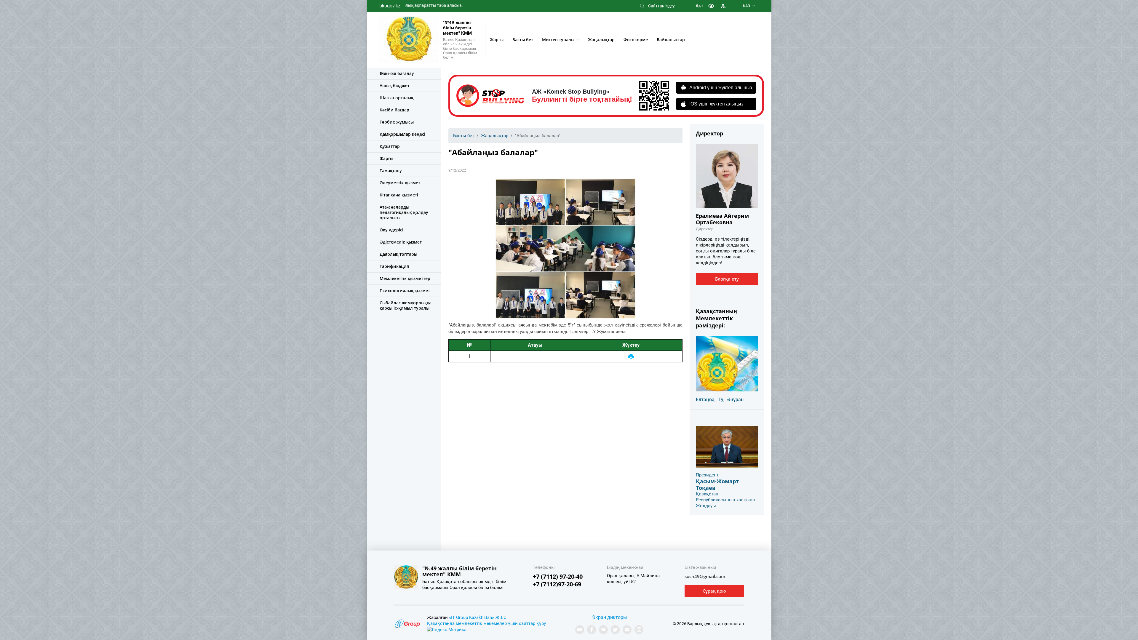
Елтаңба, (706, 399)
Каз (746, 6)
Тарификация (394, 266)
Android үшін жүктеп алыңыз (720, 87)
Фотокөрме (636, 39)
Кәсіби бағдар (394, 110)
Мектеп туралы (558, 39)
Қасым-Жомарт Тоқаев (717, 484)
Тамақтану (391, 170)
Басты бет (522, 39)
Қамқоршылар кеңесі (402, 134)
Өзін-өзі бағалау (397, 73)
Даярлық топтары (398, 254)
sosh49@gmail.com (705, 576)
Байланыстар (671, 39)
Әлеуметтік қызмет (400, 182)
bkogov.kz (389, 6)
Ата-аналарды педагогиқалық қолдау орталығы (404, 212)
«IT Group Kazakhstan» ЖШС (477, 617)
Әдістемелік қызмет (401, 242)
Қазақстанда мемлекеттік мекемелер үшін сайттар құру (486, 623)
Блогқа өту (727, 279)
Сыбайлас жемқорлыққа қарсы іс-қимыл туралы (405, 305)
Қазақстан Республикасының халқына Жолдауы (725, 499)
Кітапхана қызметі (399, 195)
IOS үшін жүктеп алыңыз (716, 103)
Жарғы (497, 39)
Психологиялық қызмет (405, 290)
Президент (707, 475)
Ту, (721, 399)
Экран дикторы (609, 617)
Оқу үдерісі (391, 230)
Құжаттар (390, 146)
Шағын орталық (396, 97)
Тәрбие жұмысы (397, 122)
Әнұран (735, 399)
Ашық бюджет (395, 85)
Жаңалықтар (601, 39)
